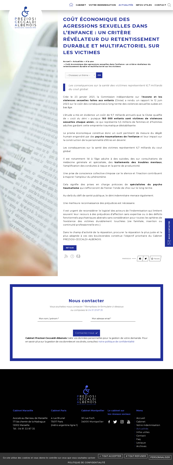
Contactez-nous (84, 333)
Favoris (156, 259)
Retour (70, 248)
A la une (90, 61)
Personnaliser (160, 457)
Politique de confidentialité (86, 462)
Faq (138, 439)
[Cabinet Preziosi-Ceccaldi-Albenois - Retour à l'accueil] (25, 17)
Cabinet (81, 5)
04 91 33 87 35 (26, 428)
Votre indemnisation (102, 5)
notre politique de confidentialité (116, 341)
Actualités (126, 5)
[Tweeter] (145, 258)
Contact (160, 5)
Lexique (141, 442)
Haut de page (72, 256)
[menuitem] (71, 5)
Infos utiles (144, 5)
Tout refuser (137, 456)
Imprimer (78, 256)
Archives (141, 446)
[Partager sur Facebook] (140, 258)
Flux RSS (66, 256)
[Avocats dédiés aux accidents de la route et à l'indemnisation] (71, 5)
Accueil (67, 61)
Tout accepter (111, 456)
